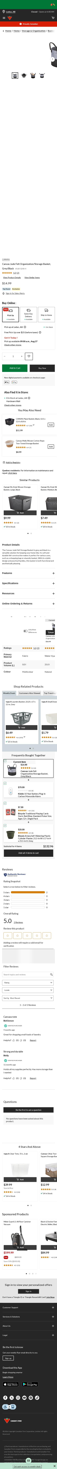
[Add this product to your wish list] (29, 356)
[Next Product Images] (52, 59)
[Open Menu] (4, 18)
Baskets (52, 30)
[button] (24, 327)
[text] (20, 522)
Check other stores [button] (12, 345)
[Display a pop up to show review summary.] (34, 425)
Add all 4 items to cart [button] (28, 853)
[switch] (26, 631)
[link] (11, 273)
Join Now (50, 1297)
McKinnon (8, 1021)
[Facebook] (5, 1398)
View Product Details (12, 277)
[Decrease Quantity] (4, 356)
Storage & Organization (33, 30)
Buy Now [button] (42, 368)
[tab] (11, 314)
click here (12, 473)
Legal (5, 1335)
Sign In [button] (28, 1291)
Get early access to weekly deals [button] (27, 1466)
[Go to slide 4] (42, 75)
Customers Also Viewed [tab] (29, 693)
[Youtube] (24, 1398)
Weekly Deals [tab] (9, 693)
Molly (6, 1055)
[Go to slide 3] (33, 75)
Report (33, 1040)
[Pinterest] (31, 1398)
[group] (9, 1257)
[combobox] (30, 998)
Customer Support (10, 1307)
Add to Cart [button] (15, 368)
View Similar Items (32, 277)
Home (8, 30)
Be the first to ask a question (28, 1110)
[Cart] (53, 18)
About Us (6, 1326)
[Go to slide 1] (15, 75)
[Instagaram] (18, 1398)
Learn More (8, 1377)
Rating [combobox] (6, 983)
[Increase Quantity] (21, 356)
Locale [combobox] (6, 990)
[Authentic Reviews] (14, 875)
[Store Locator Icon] (3, 12)
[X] (12, 1398)
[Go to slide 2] (24, 75)
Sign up (8, 1358)
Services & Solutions (11, 1317)
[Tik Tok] (37, 1398)
